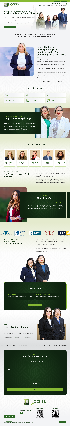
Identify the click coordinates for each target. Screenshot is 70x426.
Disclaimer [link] (6, 422)
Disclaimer (35, 383)
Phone (37, 363)
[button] (44, 213)
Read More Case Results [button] (35, 305)
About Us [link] (43, 5)
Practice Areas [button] (50, 5)
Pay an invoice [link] (57, 1)
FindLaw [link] (33, 422)
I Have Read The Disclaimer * (35, 386)
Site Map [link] (10, 422)
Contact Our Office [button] (10, 27)
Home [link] (40, 5)
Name (9, 363)
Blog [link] (61, 5)
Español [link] (63, 3)
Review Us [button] (63, 422)
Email (9, 369)
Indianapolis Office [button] (9, 416)
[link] (11, 4)
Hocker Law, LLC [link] (9, 421)
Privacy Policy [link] (14, 422)
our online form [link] (22, 337)
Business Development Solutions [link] (24, 422)
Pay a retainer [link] (64, 1)
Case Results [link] (57, 5)
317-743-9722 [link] (56, 3)
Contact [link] (65, 5)
